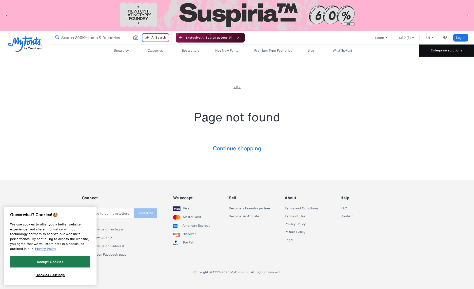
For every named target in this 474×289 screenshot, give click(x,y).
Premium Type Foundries (273, 50)
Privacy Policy (295, 224)
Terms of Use (295, 216)
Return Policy (295, 232)
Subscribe (145, 213)
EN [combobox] (427, 37)
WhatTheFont (342, 50)
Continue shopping (237, 148)
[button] (6, 15)
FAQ (343, 208)
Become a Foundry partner (249, 208)
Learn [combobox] (379, 37)
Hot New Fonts (226, 50)
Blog (311, 50)
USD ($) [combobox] (405, 37)
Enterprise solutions (446, 50)
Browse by (121, 50)
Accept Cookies (50, 261)
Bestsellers (190, 50)
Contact (346, 216)
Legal (289, 240)
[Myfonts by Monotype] (24, 44)
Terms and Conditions (302, 208)
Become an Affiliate (244, 216)
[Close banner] (238, 37)
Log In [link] (460, 38)
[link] (56, 38)
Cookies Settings (50, 274)
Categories (155, 50)
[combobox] (110, 37)
